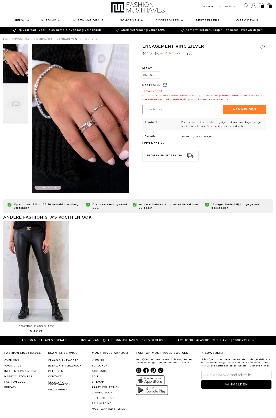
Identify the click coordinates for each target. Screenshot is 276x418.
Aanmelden (244, 109)
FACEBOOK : (185, 340)
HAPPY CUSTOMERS (18, 376)
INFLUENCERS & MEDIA (20, 371)
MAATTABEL (151, 84)
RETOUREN (55, 371)
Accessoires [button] (167, 20)
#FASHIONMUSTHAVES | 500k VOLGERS (226, 340)
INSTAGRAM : (91, 340)
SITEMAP (98, 381)
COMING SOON (102, 392)
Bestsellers (207, 20)
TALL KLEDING (102, 403)
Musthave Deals (88, 20)
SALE (95, 376)
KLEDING (98, 360)
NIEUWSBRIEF (57, 389)
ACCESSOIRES (101, 371)
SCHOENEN (100, 365)
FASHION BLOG (15, 381)
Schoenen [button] (129, 20)
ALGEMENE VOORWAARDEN (59, 383)
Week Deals (247, 20)
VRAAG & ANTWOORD (63, 360)
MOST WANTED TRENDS (108, 408)
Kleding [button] (48, 20)
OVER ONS (11, 360)
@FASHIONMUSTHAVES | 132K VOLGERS (133, 340)
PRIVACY (10, 387)
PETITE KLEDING (103, 397)
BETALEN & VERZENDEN (65, 365)
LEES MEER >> (153, 143)
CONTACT (55, 376)
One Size (149, 75)
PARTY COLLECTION (106, 387)
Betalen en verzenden (165, 155)
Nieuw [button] (19, 20)
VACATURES (12, 365)
